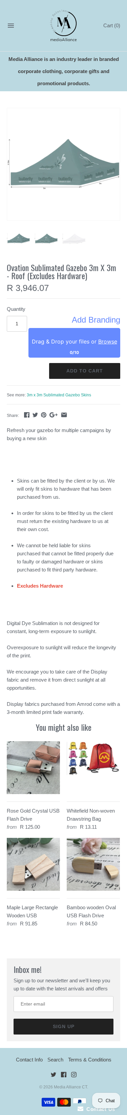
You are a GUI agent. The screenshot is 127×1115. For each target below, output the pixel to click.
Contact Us (99, 1109)
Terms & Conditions (89, 1059)
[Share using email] (64, 415)
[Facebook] (63, 1076)
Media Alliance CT (70, 1087)
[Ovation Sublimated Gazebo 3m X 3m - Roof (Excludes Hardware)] (63, 164)
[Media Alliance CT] (63, 26)
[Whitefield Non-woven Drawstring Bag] (93, 767)
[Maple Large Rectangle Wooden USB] (33, 864)
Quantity (16, 309)
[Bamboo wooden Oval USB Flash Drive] (93, 864)
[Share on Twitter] (35, 415)
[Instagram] (74, 1076)
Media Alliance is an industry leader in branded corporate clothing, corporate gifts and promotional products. (63, 71)
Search (55, 1059)
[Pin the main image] (43, 415)
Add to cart (84, 370)
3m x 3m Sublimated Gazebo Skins (59, 395)
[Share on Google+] (53, 415)
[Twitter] (53, 1076)
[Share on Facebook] (26, 415)
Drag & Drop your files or (74, 341)
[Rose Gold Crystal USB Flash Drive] (33, 767)
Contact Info (29, 1059)
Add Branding (96, 320)
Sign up (64, 1026)
